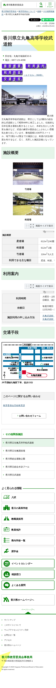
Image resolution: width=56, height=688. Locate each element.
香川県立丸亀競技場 (15, 450)
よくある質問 (19, 585)
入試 (13, 497)
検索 (41, 6)
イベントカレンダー (22, 563)
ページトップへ (28, 609)
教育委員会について (27, 11)
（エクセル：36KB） (33, 75)
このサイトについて (12, 625)
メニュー (50, 6)
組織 (39, 11)
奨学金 (14, 551)
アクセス (8, 640)
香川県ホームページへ (22, 600)
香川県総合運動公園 (15, 458)
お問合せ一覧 (9, 635)
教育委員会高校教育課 (14, 405)
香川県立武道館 (13, 475)
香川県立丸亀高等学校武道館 (19, 442)
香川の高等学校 (19, 508)
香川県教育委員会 (9, 11)
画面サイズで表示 (44, 225)
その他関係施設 (14, 434)
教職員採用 (17, 519)
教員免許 (16, 530)
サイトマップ (9, 620)
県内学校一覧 (18, 540)
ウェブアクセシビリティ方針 (16, 630)
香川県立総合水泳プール (17, 467)
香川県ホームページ (12, 645)
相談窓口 (16, 574)
